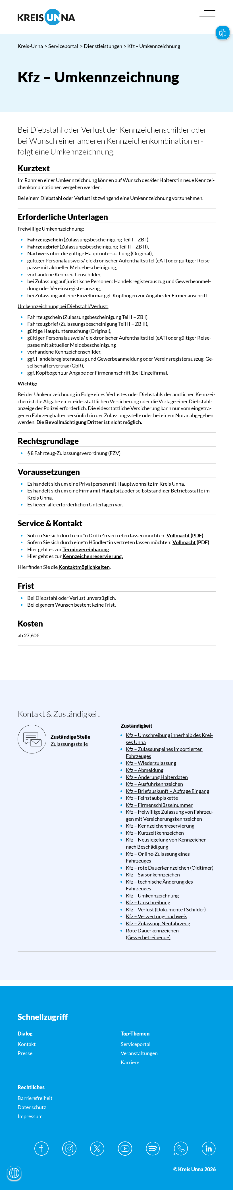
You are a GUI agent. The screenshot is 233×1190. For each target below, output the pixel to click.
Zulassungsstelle (69, 744)
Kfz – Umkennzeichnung (152, 895)
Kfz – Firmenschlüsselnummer (159, 805)
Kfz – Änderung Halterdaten (157, 777)
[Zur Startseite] (65, 17)
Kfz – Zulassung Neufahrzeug (158, 923)
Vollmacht (184, 542)
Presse (25, 1053)
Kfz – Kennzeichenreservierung (160, 825)
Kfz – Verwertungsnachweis (156, 916)
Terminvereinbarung (86, 549)
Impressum (30, 1116)
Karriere (130, 1062)
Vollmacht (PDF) (185, 535)
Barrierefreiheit (35, 1098)
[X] (97, 1148)
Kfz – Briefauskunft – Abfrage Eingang (167, 791)
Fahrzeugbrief (43, 246)
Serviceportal (61, 46)
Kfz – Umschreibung (148, 902)
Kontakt (27, 1044)
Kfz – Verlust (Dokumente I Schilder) (166, 909)
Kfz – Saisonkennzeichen (153, 874)
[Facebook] (41, 1148)
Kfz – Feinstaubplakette (152, 798)
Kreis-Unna (30, 46)
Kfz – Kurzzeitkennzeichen (155, 833)
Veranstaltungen (139, 1053)
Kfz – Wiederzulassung (151, 763)
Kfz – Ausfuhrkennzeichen (154, 784)
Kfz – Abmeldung (144, 770)
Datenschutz (32, 1107)
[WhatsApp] (181, 1148)
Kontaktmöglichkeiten (84, 567)
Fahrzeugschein (45, 239)
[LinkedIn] (208, 1148)
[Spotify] (153, 1148)
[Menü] (207, 17)
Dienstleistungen (101, 46)
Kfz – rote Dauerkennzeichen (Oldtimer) (169, 868)
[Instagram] (69, 1148)
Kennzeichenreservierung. (93, 556)
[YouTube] (125, 1148)
